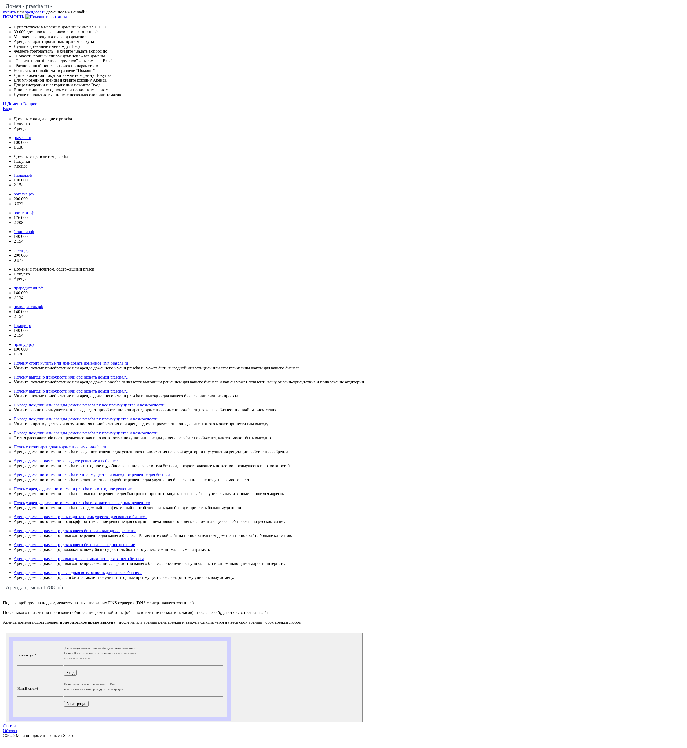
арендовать (35, 12)
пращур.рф (24, 344)
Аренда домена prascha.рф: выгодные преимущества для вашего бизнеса (80, 516)
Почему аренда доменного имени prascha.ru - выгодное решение (73, 488)
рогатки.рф (24, 212)
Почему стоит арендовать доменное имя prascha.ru (60, 447)
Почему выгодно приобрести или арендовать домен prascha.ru (71, 377)
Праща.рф (23, 175)
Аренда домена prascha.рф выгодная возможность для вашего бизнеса (78, 572)
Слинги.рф (24, 231)
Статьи (9, 726)
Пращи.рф (23, 325)
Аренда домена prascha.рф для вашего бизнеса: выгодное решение (74, 544)
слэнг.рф (21, 250)
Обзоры (10, 730)
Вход (7, 108)
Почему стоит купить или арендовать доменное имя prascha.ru (71, 363)
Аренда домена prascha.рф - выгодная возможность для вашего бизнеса (79, 558)
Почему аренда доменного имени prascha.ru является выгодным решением (82, 502)
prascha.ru (22, 137)
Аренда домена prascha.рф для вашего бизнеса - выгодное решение (75, 530)
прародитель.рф (28, 306)
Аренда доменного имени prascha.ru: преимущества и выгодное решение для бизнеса (92, 475)
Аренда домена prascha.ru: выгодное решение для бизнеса (66, 461)
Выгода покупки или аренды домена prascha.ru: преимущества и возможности (86, 419)
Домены (14, 103)
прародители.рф (28, 288)
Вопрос (30, 103)
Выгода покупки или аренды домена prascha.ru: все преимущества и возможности (89, 405)
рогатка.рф (24, 194)
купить (9, 12)
